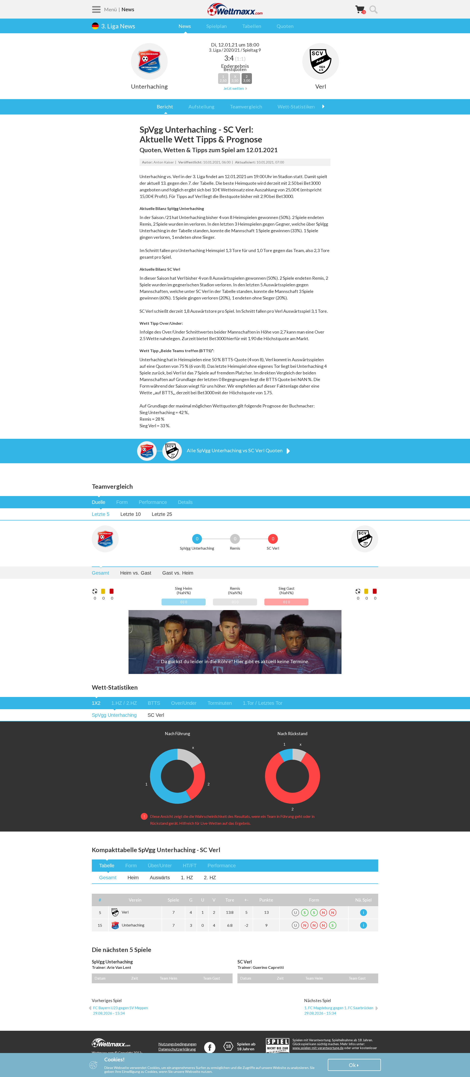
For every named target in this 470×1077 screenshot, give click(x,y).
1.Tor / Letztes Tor (262, 703)
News (184, 26)
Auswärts (160, 877)
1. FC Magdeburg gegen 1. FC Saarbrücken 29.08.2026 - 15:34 (338, 1010)
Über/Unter (160, 865)
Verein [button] (135, 900)
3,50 (235, 78)
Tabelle (106, 865)
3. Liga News (118, 26)
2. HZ (210, 877)
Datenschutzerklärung (177, 1049)
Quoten (285, 26)
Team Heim (168, 978)
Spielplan (216, 26)
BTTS (154, 703)
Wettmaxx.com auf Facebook (210, 1048)
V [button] (213, 900)
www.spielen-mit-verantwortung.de (318, 1048)
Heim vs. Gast (135, 573)
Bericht (165, 106)
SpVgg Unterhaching (114, 715)
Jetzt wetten (233, 88)
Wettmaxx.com (235, 9)
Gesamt (100, 573)
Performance (153, 502)
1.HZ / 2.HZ (124, 703)
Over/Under (184, 703)
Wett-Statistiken (296, 106)
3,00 (246, 78)
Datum (100, 978)
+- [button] (246, 900)
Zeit (134, 978)
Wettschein (360, 9)
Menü (110, 9)
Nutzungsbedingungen (177, 1044)
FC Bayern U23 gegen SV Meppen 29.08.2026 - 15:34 (120, 1010)
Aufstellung (201, 106)
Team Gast (211, 978)
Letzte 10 (130, 514)
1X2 (96, 703)
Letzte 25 (162, 514)
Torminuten (220, 703)
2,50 (223, 78)
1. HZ (187, 877)
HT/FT (190, 865)
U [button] (202, 900)
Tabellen (251, 26)
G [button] (190, 900)
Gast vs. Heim (177, 573)
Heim (133, 877)
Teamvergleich (246, 106)
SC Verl (156, 715)
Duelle (98, 502)
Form (122, 502)
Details (185, 502)
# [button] (100, 900)
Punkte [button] (266, 900)
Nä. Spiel (363, 900)
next (320, 106)
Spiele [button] (173, 900)
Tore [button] (229, 900)
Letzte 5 (100, 514)
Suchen (373, 9)
